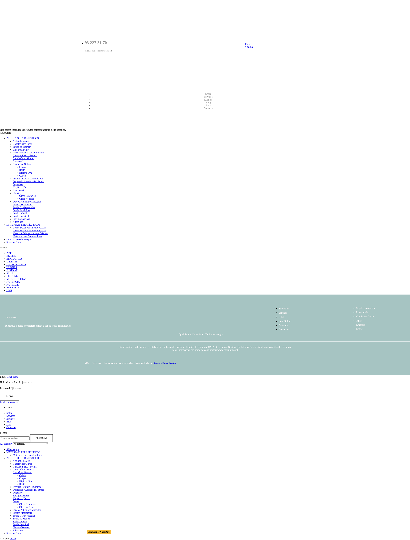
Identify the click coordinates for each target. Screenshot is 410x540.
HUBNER (11, 267)
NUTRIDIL (12, 284)
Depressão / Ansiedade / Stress (28, 181)
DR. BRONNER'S (16, 264)
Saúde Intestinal (21, 216)
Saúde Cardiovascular (24, 207)
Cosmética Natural (22, 164)
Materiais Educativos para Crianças (30, 233)
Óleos (16, 193)
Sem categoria (13, 242)
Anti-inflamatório (21, 141)
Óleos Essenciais (27, 195)
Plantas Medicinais (22, 204)
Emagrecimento (21, 149)
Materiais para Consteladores (27, 236)
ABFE (9, 253)
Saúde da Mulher (21, 210)
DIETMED (12, 261)
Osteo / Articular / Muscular (27, 201)
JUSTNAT (11, 270)
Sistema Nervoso (21, 219)
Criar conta (12, 376)
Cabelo (22, 175)
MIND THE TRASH (17, 279)
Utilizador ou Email (11, 382)
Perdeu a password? (10, 402)
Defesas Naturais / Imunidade (28, 178)
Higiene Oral (25, 172)
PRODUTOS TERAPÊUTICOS (23, 138)
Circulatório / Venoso (23, 158)
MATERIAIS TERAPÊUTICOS (23, 224)
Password (6, 388)
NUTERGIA (13, 281)
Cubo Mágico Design (165, 363)
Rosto (22, 170)
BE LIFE (11, 255)
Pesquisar (41, 438)
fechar (13, 538)
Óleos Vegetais (26, 198)
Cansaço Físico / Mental (25, 155)
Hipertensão (19, 190)
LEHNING (12, 276)
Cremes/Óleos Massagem (19, 239)
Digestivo (18, 184)
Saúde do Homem (22, 146)
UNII (9, 290)
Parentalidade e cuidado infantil (29, 152)
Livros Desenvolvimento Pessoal (29, 227)
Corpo (22, 167)
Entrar (10, 397)
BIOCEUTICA (14, 258)
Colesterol (18, 161)
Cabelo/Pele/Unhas (22, 144)
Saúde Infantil (20, 213)
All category (12, 449)
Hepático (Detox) (21, 187)
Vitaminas (18, 221)
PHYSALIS (12, 287)
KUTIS (10, 273)
